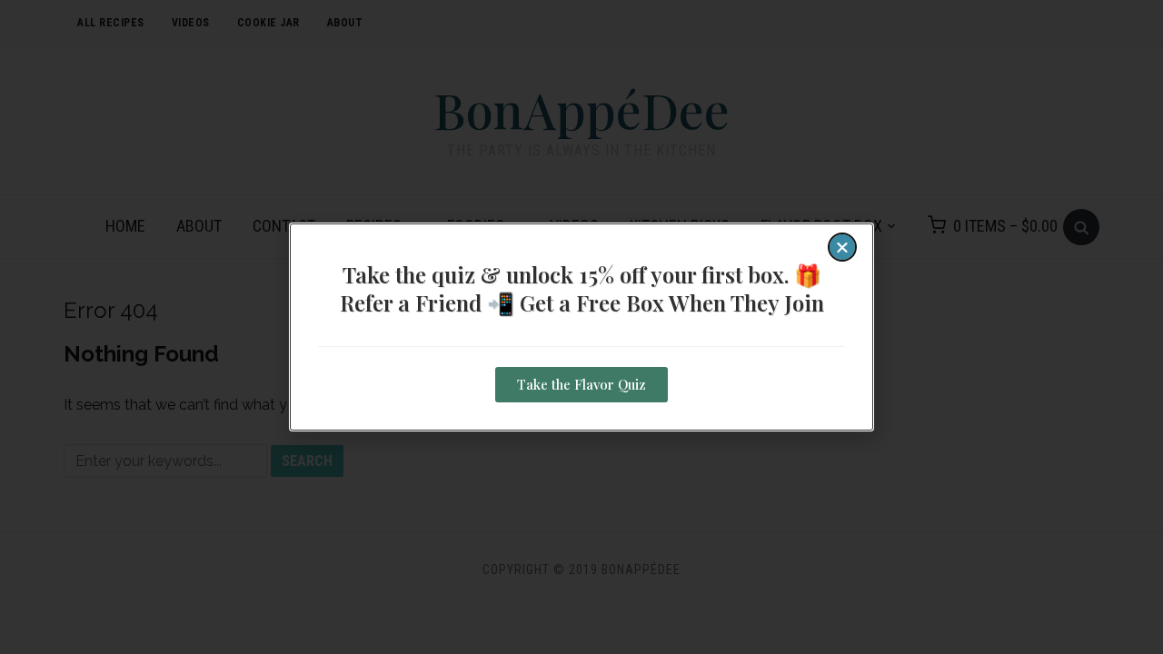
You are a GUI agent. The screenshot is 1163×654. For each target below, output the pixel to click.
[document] (581, 327)
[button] (842, 247)
